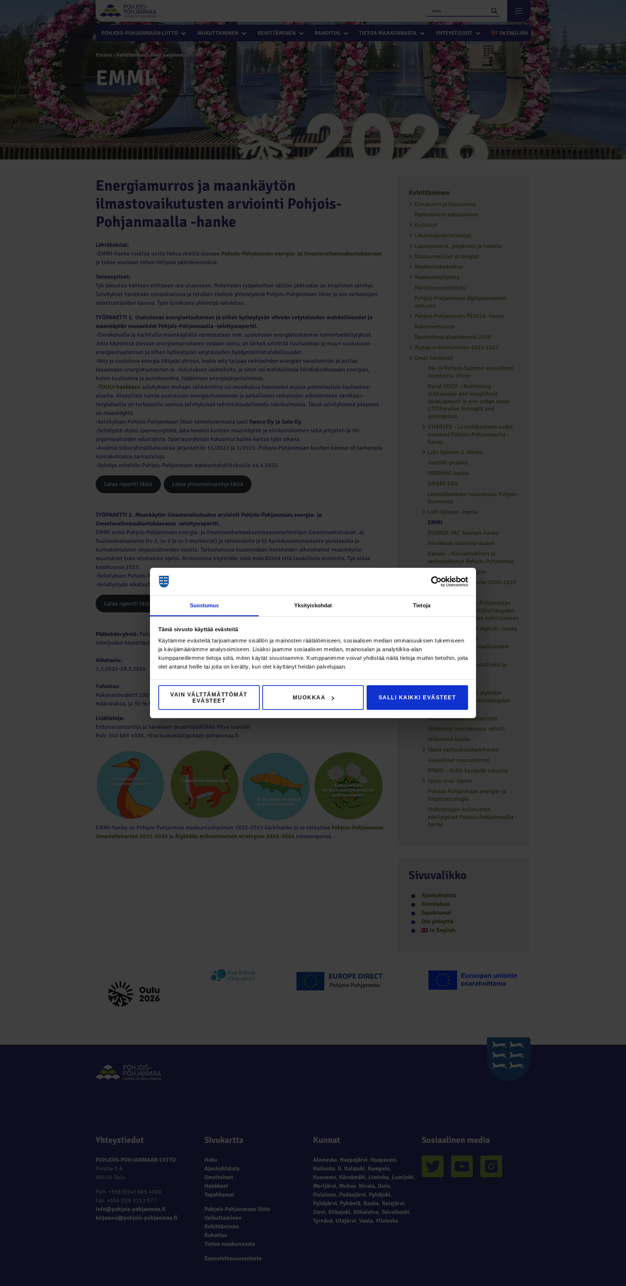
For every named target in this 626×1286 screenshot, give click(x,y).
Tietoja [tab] (421, 605)
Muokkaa (309, 697)
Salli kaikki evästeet (417, 697)
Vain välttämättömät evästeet (208, 697)
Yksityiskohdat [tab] (313, 605)
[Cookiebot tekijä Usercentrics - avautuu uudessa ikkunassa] (436, 581)
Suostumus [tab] (204, 605)
